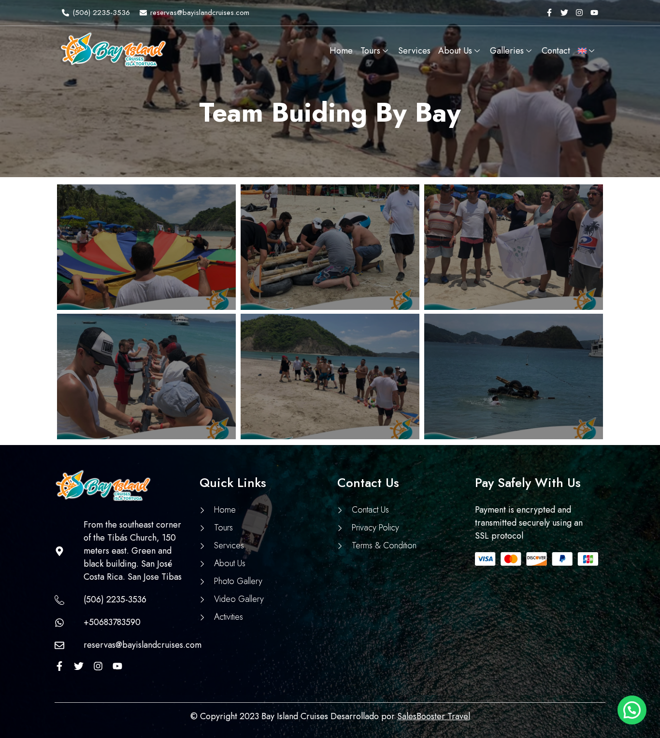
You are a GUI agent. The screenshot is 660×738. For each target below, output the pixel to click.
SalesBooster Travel (433, 716)
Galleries (507, 50)
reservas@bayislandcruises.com (199, 12)
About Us (455, 50)
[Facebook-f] (549, 12)
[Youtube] (594, 12)
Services (414, 50)
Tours (370, 50)
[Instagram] (579, 12)
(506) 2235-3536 (101, 12)
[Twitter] (564, 12)
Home (341, 50)
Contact (556, 50)
